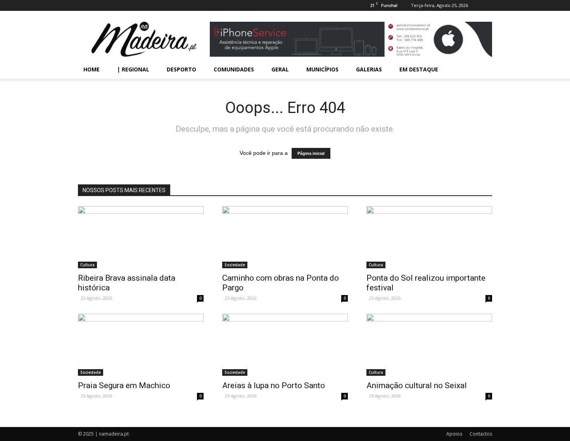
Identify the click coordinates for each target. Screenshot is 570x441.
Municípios (322, 69)
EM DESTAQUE (418, 69)
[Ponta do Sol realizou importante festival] (429, 237)
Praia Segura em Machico (124, 385)
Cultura (87, 264)
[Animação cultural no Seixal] (429, 345)
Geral (280, 69)
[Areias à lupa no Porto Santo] (285, 345)
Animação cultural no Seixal (416, 385)
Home (91, 69)
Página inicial (311, 153)
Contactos (481, 434)
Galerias (369, 69)
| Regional (133, 69)
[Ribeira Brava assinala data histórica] (141, 237)
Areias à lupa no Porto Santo (273, 385)
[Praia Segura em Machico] (141, 345)
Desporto (181, 69)
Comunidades (234, 69)
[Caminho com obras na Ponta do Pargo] (285, 237)
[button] (482, 69)
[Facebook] (486, 5)
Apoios (454, 434)
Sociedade (235, 264)
